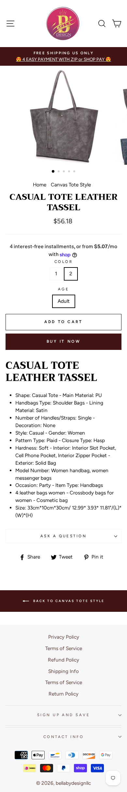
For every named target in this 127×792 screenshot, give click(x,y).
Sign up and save (63, 715)
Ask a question (63, 536)
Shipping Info (63, 671)
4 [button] (69, 172)
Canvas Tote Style (71, 184)
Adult (64, 301)
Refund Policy (63, 660)
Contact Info (63, 736)
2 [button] (59, 172)
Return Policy (63, 694)
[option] (63, 56)
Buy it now (64, 341)
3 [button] (64, 172)
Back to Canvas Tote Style (68, 600)
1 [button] (53, 171)
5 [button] (75, 172)
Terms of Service (63, 648)
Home (39, 184)
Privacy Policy (63, 637)
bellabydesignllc (73, 783)
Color (63, 261)
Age (63, 289)
